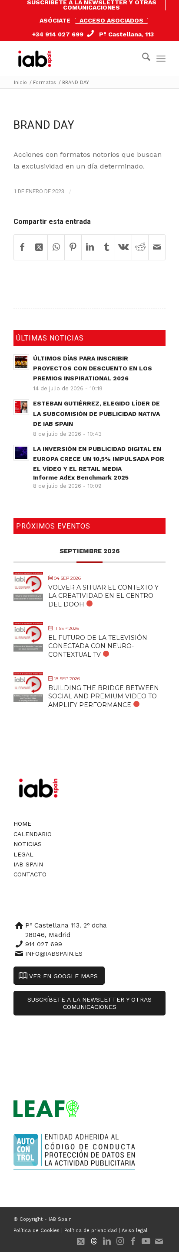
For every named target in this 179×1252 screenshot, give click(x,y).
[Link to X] (80, 1241)
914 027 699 (43, 944)
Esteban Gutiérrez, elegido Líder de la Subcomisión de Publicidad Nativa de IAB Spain (96, 413)
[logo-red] (36, 58)
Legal (23, 854)
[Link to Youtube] (145, 1241)
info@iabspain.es (54, 953)
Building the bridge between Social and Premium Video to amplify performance (103, 696)
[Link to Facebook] (132, 1241)
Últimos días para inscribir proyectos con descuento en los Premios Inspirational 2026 (92, 368)
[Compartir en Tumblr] (106, 247)
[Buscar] (141, 58)
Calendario (32, 833)
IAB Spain (28, 864)
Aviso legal (134, 1230)
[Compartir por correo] (157, 247)
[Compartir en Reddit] (140, 247)
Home (22, 823)
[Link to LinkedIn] (106, 1241)
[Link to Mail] (159, 1241)
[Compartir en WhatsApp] (56, 247)
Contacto (29, 874)
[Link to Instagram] (119, 1241)
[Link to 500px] (93, 1241)
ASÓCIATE (55, 20)
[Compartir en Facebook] (22, 247)
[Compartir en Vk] (123, 247)
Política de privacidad (90, 1230)
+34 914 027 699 (57, 34)
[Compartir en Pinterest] (73, 247)
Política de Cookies (36, 1230)
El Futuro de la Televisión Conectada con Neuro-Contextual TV (97, 646)
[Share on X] (39, 247)
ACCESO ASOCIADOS (111, 20)
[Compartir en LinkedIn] (90, 247)
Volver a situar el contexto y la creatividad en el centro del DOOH (103, 596)
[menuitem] (92, 5)
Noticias (27, 843)
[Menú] (161, 58)
